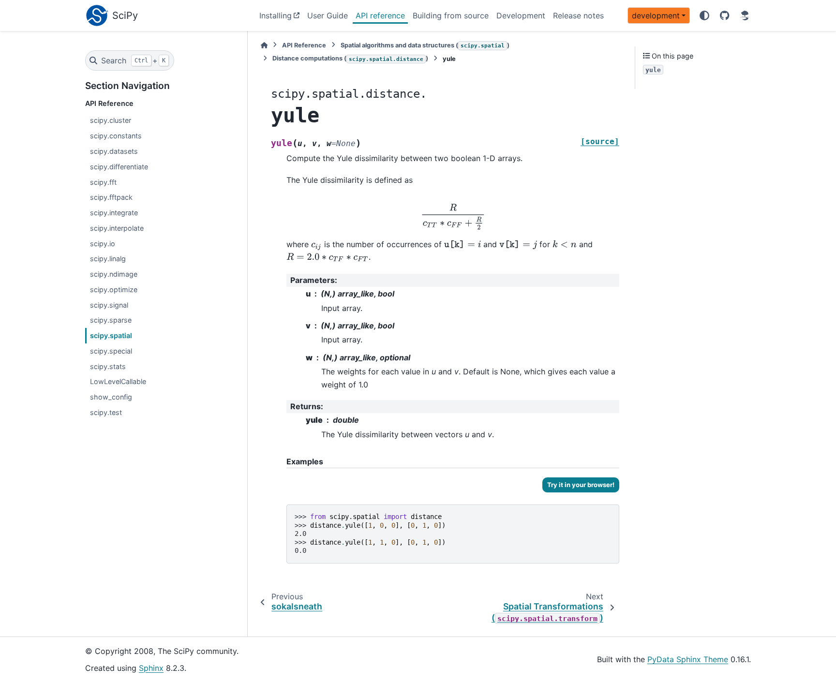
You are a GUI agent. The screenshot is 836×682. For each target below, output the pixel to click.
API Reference (304, 45)
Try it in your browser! (580, 485)
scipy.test (106, 412)
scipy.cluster (110, 120)
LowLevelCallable (118, 381)
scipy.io (102, 243)
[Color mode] (704, 15)
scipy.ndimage (113, 274)
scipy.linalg (108, 258)
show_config (111, 397)
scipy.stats (108, 366)
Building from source (451, 15)
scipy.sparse (111, 320)
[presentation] (453, 216)
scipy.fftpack (111, 197)
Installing (275, 15)
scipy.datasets (114, 151)
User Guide (327, 15)
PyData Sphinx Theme (687, 659)
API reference (380, 15)
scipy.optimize (113, 289)
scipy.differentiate (119, 167)
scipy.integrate (114, 212)
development (656, 15)
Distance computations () (350, 58)
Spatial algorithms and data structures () (425, 45)
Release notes (578, 15)
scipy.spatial (111, 335)
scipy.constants (116, 136)
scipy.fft (103, 182)
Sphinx (151, 668)
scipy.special (111, 351)
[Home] (264, 45)
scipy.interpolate (117, 228)
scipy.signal (109, 305)
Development (520, 15)
